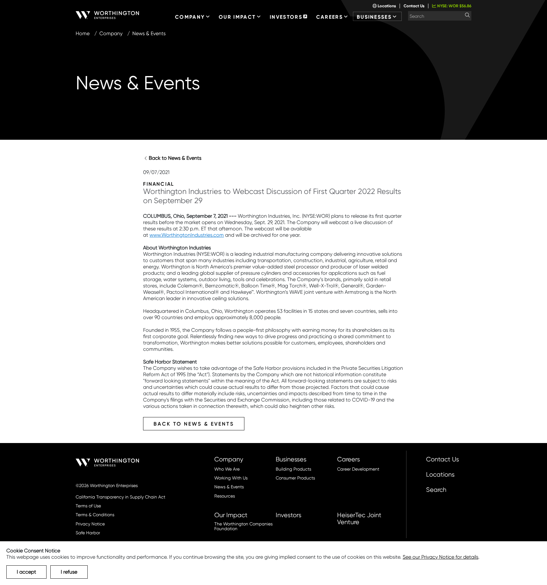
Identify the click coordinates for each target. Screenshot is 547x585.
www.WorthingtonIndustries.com (186, 235)
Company (111, 33)
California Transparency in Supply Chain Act (120, 497)
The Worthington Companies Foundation (243, 526)
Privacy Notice (90, 524)
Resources (224, 496)
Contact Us (414, 5)
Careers (348, 459)
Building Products (293, 469)
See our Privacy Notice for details (440, 557)
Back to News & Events (175, 158)
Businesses (291, 459)
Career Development (358, 469)
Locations (386, 5)
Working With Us (231, 478)
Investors (288, 514)
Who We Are (227, 469)
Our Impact (231, 514)
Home (83, 33)
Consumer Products (295, 478)
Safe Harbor (88, 532)
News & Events (229, 487)
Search (436, 489)
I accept (26, 572)
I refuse (69, 572)
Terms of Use (88, 506)
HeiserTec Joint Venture (359, 518)
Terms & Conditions (95, 514)
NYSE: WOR (453, 5)
